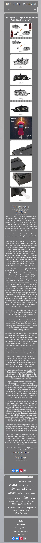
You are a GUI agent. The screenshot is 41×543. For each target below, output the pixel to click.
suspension (11, 501)
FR (23, 534)
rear (20, 485)
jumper (18, 498)
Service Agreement (21, 531)
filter (21, 492)
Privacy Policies (21, 528)
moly (32, 498)
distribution (21, 513)
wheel (28, 510)
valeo (18, 489)
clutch (13, 484)
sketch (15, 481)
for (13, 488)
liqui (14, 504)
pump (27, 493)
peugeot (11, 507)
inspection (31, 507)
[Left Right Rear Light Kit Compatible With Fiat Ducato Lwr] (21, 30)
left (17, 501)
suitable (31, 485)
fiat (26, 497)
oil (24, 488)
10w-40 (27, 501)
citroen (22, 481)
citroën (20, 504)
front (33, 493)
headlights (10, 498)
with (25, 485)
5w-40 (32, 501)
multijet (27, 504)
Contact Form (21, 524)
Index (21, 521)
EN (19, 534)
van (30, 489)
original (21, 510)
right (29, 481)
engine (15, 510)
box (11, 482)
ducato (12, 492)
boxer (21, 507)
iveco (22, 501)
